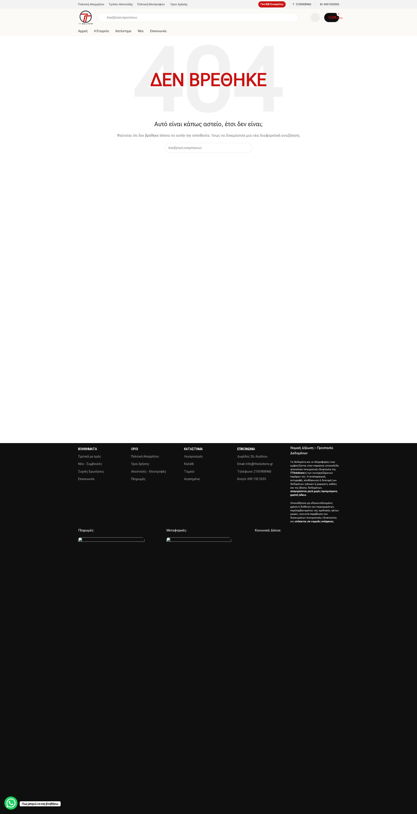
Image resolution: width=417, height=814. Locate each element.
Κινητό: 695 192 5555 (251, 479)
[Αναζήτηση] (247, 148)
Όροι (134, 449)
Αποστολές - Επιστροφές (148, 471)
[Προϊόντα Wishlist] (304, 17)
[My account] (315, 17)
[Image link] (111, 701)
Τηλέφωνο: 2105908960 (254, 471)
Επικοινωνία (86, 479)
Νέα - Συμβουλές (90, 464)
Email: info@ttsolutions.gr (255, 464)
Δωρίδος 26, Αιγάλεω (252, 456)
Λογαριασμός (193, 456)
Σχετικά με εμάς (89, 456)
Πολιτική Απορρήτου (145, 456)
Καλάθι (189, 464)
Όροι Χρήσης (140, 464)
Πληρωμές (138, 479)
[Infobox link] (301, 4)
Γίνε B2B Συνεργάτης (271, 4)
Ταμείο (189, 471)
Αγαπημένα (192, 479)
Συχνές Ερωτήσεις (91, 471)
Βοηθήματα (87, 449)
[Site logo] (86, 17)
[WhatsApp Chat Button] (11, 803)
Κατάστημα (193, 449)
